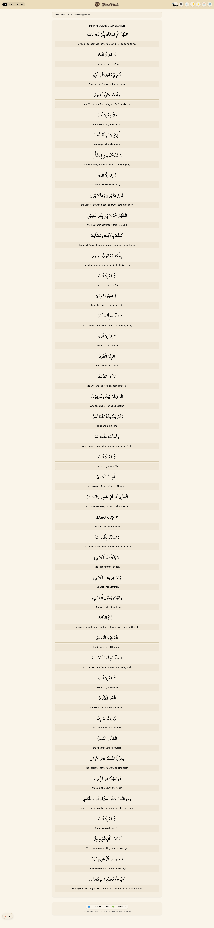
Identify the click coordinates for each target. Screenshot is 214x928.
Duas (63, 15)
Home (56, 15)
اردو (10, 4)
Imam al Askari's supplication (79, 15)
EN (5, 4)
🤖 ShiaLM (175, 4)
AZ (22, 4)
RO (17, 4)
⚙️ (209, 4)
